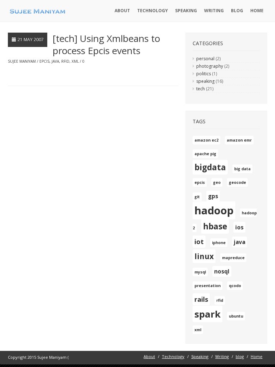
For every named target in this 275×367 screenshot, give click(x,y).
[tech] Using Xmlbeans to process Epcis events (106, 44)
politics (203, 74)
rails (201, 299)
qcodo (235, 285)
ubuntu (236, 316)
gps (213, 196)
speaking (205, 81)
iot (199, 241)
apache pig (205, 153)
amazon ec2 (206, 140)
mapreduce (233, 257)
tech (200, 89)
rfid (65, 61)
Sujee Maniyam (22, 61)
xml (75, 61)
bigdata (210, 167)
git (197, 196)
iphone (219, 242)
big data (242, 168)
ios (239, 227)
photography (209, 66)
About (122, 11)
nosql (222, 271)
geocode (237, 182)
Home (257, 11)
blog (237, 11)
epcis (44, 61)
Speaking (186, 11)
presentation (207, 285)
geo (217, 182)
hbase (215, 226)
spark (207, 314)
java (55, 61)
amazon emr (239, 140)
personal (205, 59)
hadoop (213, 210)
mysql (200, 272)
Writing (214, 11)
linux (204, 256)
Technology (152, 11)
